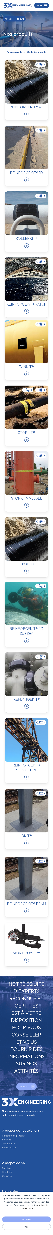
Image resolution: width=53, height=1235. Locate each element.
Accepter (26, 1219)
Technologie (8, 1143)
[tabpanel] (26, 516)
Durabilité (7, 1172)
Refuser (26, 1227)
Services (6, 1139)
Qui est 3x (7, 1176)
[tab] (15, 52)
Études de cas (9, 1147)
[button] (41, 5)
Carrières (7, 1168)
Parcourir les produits (13, 1135)
